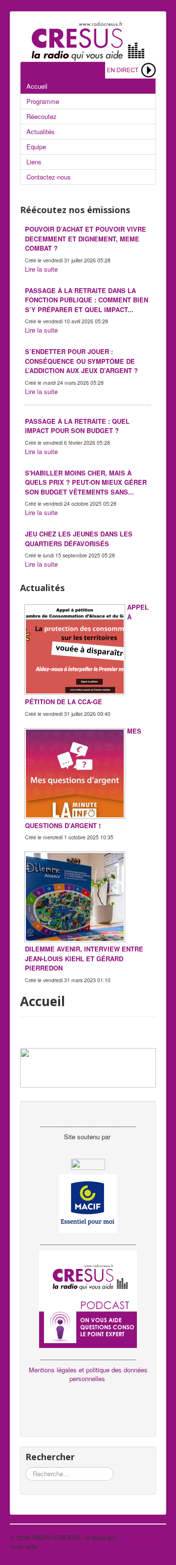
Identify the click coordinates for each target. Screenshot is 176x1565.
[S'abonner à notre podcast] (88, 1298)
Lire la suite (41, 269)
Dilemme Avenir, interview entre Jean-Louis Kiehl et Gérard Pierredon (84, 958)
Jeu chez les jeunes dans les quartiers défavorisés (78, 538)
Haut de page (147, 1537)
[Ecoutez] (130, 69)
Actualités (40, 131)
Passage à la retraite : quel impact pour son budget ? (77, 426)
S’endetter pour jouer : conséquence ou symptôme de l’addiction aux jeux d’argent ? (81, 361)
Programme (42, 101)
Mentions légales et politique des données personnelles (88, 1374)
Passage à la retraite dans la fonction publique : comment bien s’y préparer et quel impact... (86, 300)
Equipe (36, 146)
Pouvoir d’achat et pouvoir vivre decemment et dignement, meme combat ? (85, 238)
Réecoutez (41, 116)
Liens (34, 161)
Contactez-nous (48, 176)
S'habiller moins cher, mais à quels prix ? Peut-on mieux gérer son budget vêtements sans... (86, 482)
